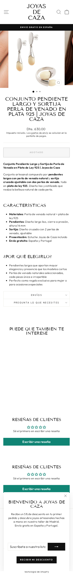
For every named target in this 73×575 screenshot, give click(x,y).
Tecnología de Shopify (36, 571)
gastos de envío (39, 132)
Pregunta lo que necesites (36, 302)
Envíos (36, 295)
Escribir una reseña (36, 442)
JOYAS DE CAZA (36, 12)
